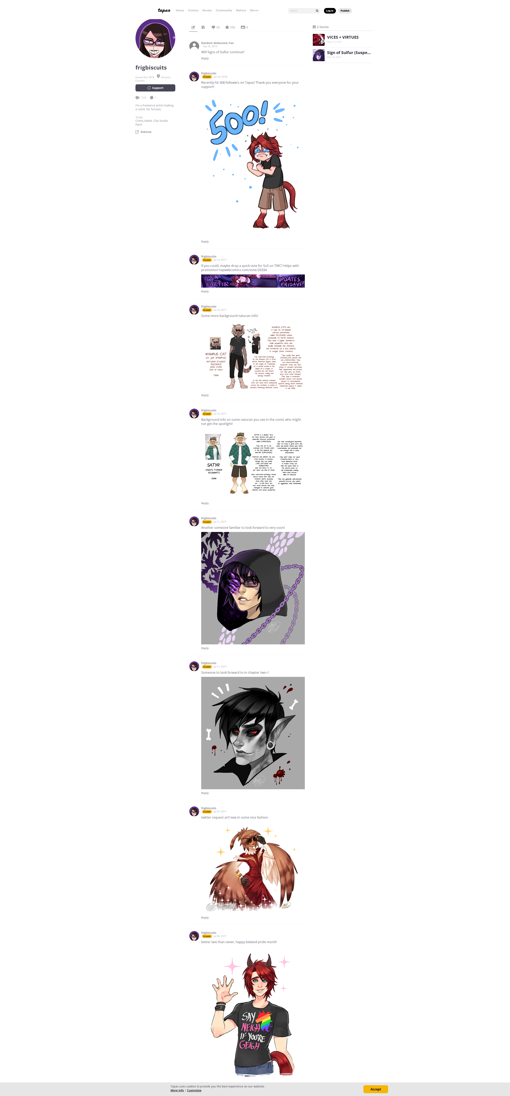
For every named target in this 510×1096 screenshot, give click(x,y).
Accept (376, 1089)
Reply (205, 58)
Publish (345, 10)
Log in (329, 10)
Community (224, 10)
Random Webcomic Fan (217, 43)
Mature (241, 10)
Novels (207, 10)
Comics (193, 10)
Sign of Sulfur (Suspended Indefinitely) (365, 52)
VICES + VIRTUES (343, 37)
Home (180, 10)
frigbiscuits (208, 73)
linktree (146, 132)
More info (177, 1090)
